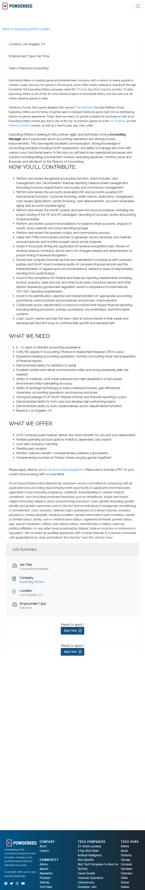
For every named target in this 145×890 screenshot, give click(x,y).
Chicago (125, 860)
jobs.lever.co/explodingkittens (63, 469)
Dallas (124, 878)
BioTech (82, 869)
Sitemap (44, 882)
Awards (44, 869)
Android (120, 121)
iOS (111, 121)
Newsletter (46, 873)
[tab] (17, 6)
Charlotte (126, 855)
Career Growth (86, 873)
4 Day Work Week (88, 851)
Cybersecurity (86, 882)
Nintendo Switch (19, 125)
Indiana (125, 887)
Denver (125, 882)
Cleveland (126, 869)
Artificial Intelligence (90, 855)
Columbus (126, 873)
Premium (45, 878)
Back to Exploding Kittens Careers (26, 29)
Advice (44, 864)
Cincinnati (126, 864)
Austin (124, 851)
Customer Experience (90, 878)
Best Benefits (86, 860)
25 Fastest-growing (89, 846)
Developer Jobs (87, 887)
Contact (44, 851)
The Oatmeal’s (84, 107)
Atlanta (125, 846)
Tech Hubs (46, 887)
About (43, 846)
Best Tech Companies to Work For (98, 864)
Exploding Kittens (32, 582)
